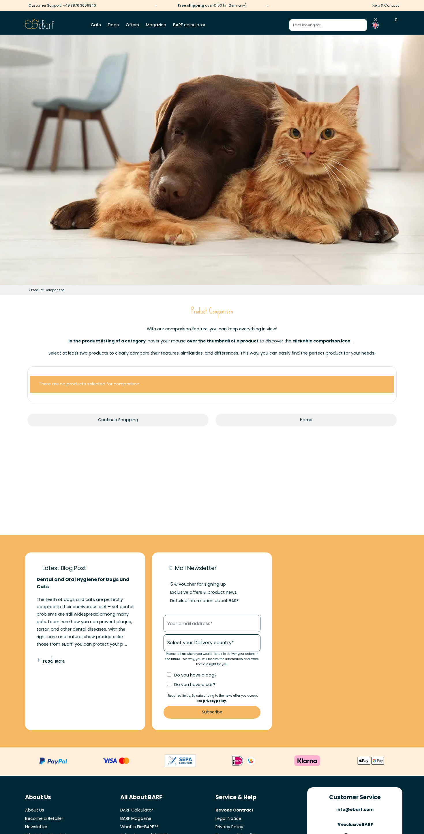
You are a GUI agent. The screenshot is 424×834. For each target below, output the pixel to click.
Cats (96, 25)
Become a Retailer (44, 818)
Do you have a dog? (195, 675)
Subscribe (212, 712)
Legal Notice (228, 818)
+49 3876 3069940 (79, 5)
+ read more (51, 660)
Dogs (113, 25)
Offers (132, 25)
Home (306, 420)
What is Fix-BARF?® (139, 827)
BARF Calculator (136, 810)
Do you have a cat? (194, 684)
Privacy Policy (229, 827)
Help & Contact (385, 5)
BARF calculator (189, 25)
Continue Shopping (118, 420)
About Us (34, 810)
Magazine (156, 25)
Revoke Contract (234, 810)
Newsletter (36, 827)
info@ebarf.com (355, 809)
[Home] (26, 290)
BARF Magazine (135, 818)
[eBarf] (39, 25)
